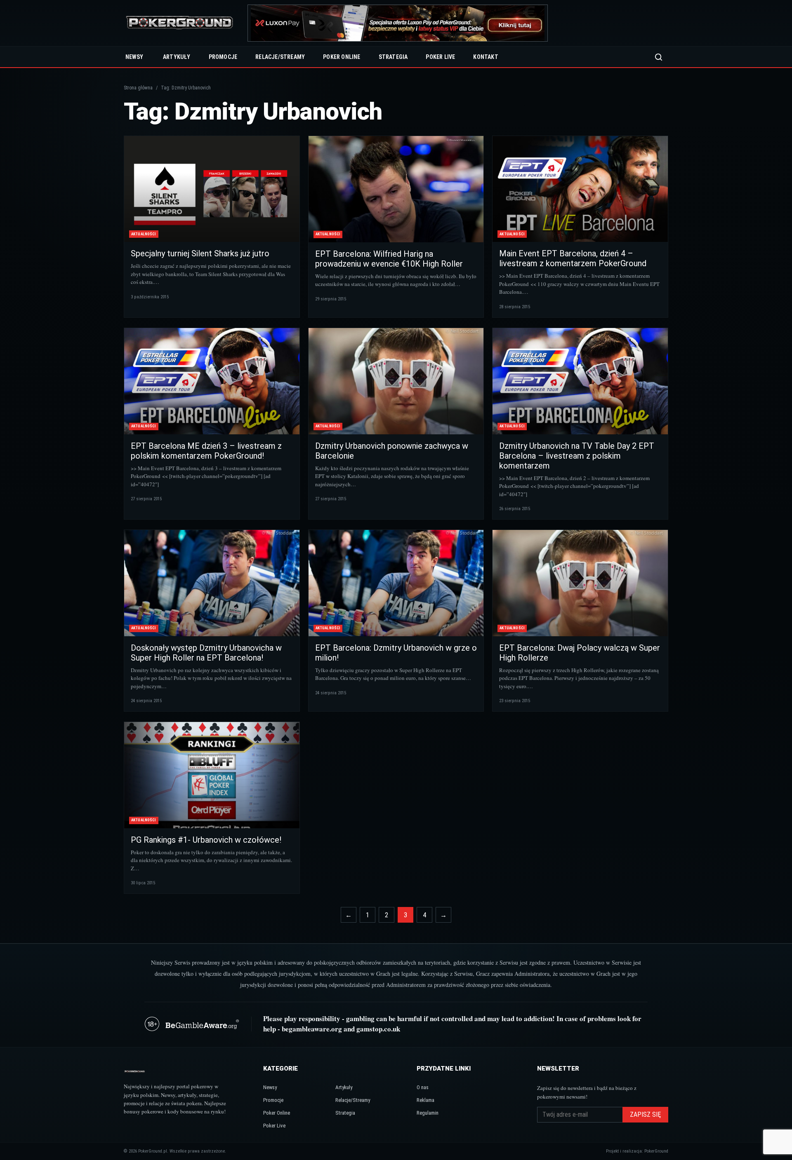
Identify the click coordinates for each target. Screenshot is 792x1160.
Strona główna (138, 88)
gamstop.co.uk (378, 1029)
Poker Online (341, 57)
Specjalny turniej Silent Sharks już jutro (200, 253)
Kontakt (485, 57)
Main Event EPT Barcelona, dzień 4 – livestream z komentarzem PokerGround (572, 258)
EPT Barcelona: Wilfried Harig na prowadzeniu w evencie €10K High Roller (389, 259)
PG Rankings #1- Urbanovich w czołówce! (206, 840)
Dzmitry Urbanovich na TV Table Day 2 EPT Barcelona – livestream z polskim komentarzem (576, 456)
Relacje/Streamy (280, 57)
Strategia (393, 57)
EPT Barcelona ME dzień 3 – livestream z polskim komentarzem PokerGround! (206, 451)
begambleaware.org (312, 1029)
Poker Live (440, 57)
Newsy (134, 57)
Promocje (223, 57)
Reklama (425, 1100)
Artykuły (177, 57)
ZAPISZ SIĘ (645, 1114)
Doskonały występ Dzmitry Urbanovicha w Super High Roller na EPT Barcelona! (206, 653)
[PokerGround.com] (179, 23)
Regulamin (427, 1113)
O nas (423, 1087)
